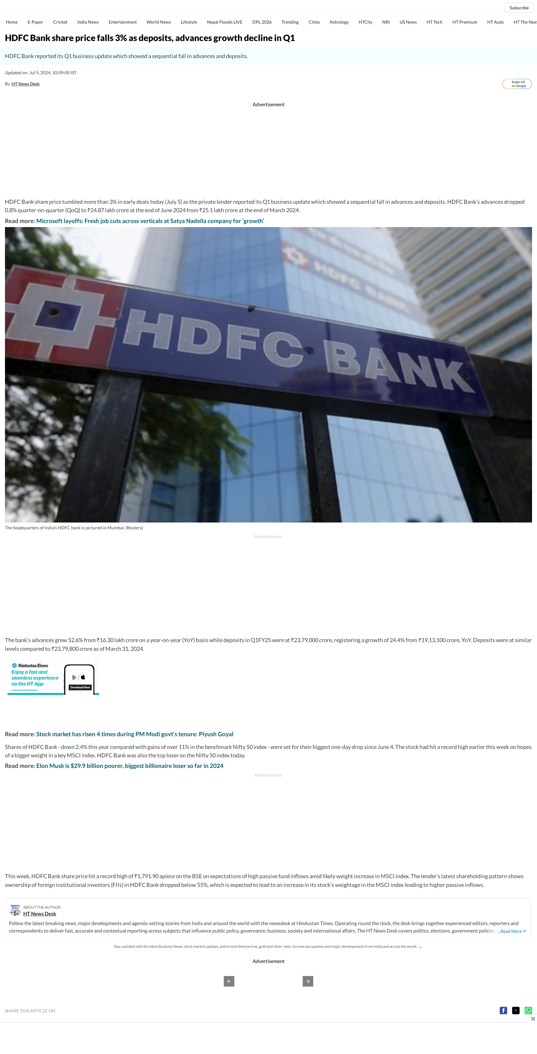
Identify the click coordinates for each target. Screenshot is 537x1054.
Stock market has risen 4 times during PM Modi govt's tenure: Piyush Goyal (134, 733)
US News (408, 22)
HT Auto (495, 22)
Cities (314, 22)
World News (159, 22)
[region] (268, 152)
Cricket (60, 22)
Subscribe (519, 7)
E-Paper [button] (35, 22)
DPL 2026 (262, 22)
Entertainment (123, 22)
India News (88, 22)
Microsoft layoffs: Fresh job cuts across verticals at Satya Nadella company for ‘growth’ (150, 220)
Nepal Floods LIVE (224, 22)
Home (12, 22)
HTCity (365, 22)
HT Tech (435, 22)
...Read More (510, 931)
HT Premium (464, 22)
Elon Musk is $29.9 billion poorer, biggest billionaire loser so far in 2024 (129, 765)
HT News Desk (25, 83)
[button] (229, 981)
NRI (386, 22)
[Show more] (420, 946)
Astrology (339, 22)
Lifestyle (189, 22)
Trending (290, 22)
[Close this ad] (532, 1018)
